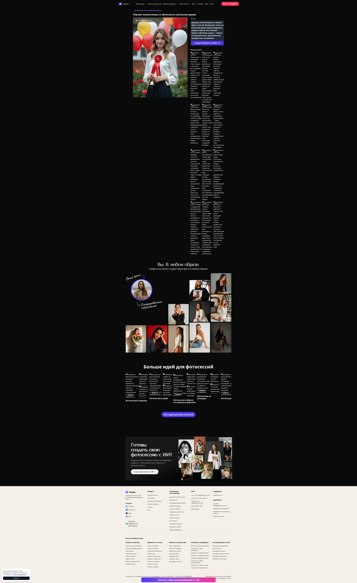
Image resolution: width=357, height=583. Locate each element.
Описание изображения (220, 546)
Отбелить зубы (130, 564)
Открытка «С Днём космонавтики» (197, 561)
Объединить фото (175, 527)
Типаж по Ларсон (153, 548)
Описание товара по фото (221, 554)
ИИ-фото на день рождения (200, 546)
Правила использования (221, 508)
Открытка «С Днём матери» (200, 553)
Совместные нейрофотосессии (197, 502)
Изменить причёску (153, 556)
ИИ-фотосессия (152, 495)
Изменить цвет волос (154, 559)
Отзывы (200, 4)
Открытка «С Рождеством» (199, 568)
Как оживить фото (197, 506)
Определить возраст (176, 524)
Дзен (129, 513)
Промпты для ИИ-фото (155, 501)
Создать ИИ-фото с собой (206, 43)
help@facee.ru (217, 495)
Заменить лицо (174, 515)
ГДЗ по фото (173, 521)
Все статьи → (195, 509)
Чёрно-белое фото (175, 551)
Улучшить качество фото (177, 497)
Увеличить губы (152, 564)
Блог (193, 4)
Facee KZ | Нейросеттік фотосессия (131, 523)
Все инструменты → (175, 530)
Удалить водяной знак (133, 561)
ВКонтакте (131, 510)
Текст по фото (217, 548)
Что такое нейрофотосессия (200, 495)
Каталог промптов (154, 4)
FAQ (206, 4)
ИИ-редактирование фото (177, 503)
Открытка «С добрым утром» (200, 555)
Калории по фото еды (219, 559)
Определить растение (220, 556)
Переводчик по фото (219, 551)
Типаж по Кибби (174, 509)
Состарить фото (174, 554)
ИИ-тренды (140, 4)
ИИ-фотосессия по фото (199, 498)
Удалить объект (131, 556)
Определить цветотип (176, 512)
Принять (16, 578)
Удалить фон (173, 500)
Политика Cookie (218, 516)
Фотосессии (184, 4)
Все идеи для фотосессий (178, 414)
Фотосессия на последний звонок (148, 10)
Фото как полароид (175, 548)
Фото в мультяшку (175, 546)
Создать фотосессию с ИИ (144, 472)
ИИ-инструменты (169, 4)
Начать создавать (230, 4)
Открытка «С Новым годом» (199, 565)
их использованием (19, 574)
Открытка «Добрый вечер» (199, 558)
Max (129, 517)
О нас (212, 4)
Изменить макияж (153, 561)
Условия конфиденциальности (220, 504)
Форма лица (151, 554)
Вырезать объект (131, 554)
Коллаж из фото (174, 518)
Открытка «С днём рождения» (197, 549)
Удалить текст (130, 559)
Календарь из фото (175, 561)
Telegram (131, 506)
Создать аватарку (175, 506)
